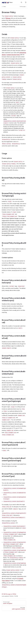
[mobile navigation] (25, 2)
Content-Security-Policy (13, 54)
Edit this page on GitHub (9, 594)
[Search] (21, 2)
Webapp (8, 18)
